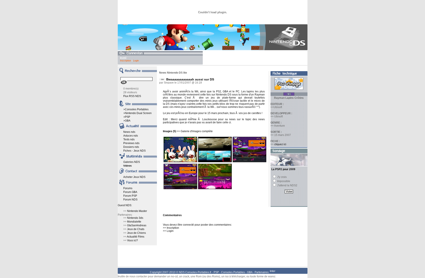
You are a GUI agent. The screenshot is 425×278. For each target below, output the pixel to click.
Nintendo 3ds (135, 217)
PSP (127, 116)
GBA (127, 120)
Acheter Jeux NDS (134, 177)
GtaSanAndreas (136, 225)
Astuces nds (130, 135)
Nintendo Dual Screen (138, 113)
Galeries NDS (131, 162)
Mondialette (134, 221)
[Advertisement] (255, 57)
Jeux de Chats (135, 229)
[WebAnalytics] (272, 272)
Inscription (125, 60)
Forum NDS (130, 199)
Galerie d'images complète (197, 131)
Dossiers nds (131, 147)
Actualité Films (135, 236)
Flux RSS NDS (132, 96)
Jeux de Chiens (136, 232)
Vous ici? (132, 240)
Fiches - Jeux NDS (134, 150)
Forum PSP (130, 195)
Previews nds (131, 143)
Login (136, 60)
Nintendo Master (137, 211)
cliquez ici (280, 144)
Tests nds (129, 139)
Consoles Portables (137, 109)
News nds (129, 131)
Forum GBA (130, 192)
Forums (127, 188)
